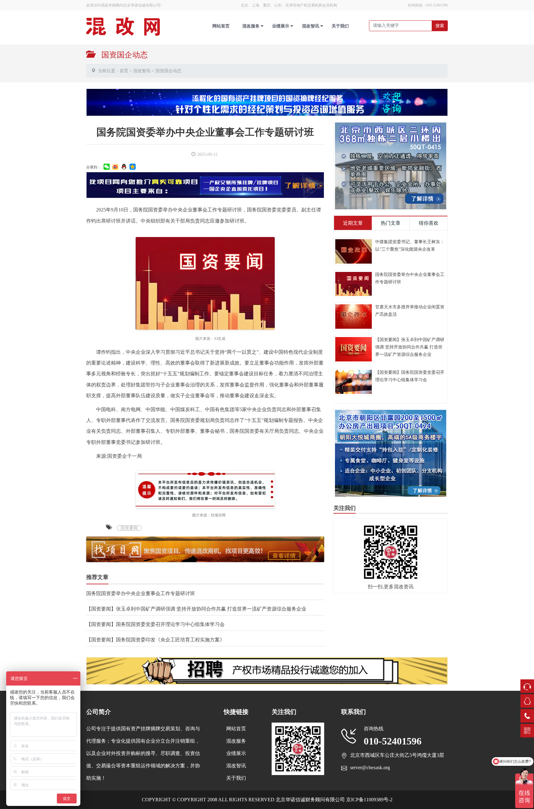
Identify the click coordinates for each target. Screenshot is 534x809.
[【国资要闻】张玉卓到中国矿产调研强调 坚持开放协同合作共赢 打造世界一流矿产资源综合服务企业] (353, 348)
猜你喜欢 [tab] (429, 223)
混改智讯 (310, 26)
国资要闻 (129, 528)
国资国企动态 (168, 71)
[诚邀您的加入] (267, 670)
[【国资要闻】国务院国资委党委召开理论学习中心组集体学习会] (353, 381)
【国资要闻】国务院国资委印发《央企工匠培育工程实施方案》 (155, 639)
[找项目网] (205, 184)
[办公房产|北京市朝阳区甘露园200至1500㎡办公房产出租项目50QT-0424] (390, 453)
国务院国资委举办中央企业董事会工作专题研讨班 (140, 593)
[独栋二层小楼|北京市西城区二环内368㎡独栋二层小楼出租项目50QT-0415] (390, 165)
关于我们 (340, 26)
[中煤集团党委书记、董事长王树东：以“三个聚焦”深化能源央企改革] (353, 250)
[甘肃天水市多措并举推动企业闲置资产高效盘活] (353, 316)
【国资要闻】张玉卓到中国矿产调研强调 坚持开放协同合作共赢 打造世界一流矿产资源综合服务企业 (196, 608)
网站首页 (221, 26)
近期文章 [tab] (353, 223)
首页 (124, 71)
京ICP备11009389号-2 (368, 799)
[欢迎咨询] (267, 101)
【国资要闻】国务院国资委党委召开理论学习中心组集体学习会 (155, 624)
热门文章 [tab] (390, 223)
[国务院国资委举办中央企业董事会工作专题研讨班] (353, 283)
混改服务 (251, 26)
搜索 (439, 25)
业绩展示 (280, 26)
